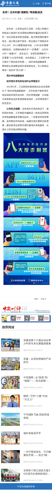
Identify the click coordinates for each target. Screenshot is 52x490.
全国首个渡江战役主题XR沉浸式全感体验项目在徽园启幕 (36, 472)
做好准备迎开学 (32, 433)
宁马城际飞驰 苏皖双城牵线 (36, 416)
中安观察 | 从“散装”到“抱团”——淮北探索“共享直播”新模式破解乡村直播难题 (36, 379)
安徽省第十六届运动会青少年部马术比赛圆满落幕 (37, 342)
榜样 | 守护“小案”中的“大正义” (35, 398)
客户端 (47, 3)
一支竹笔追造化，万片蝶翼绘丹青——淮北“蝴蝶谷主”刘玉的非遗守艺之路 (37, 453)
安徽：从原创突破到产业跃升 (37, 360)
